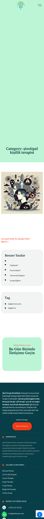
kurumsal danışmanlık (19, 404)
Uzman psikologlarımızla (28, 398)
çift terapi (20, 401)
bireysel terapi (8, 401)
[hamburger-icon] (39, 6)
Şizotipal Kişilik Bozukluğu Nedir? (15, 238)
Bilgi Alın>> (5, 242)
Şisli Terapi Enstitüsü (11, 393)
